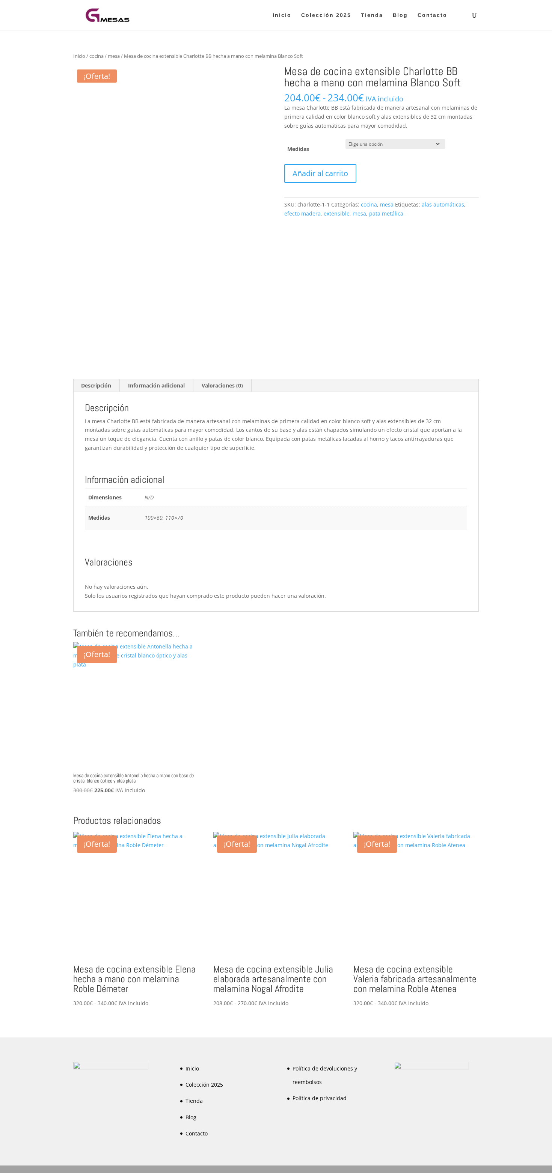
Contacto (432, 15)
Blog (400, 15)
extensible (337, 213)
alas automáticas (443, 204)
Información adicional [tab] (156, 385)
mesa (114, 56)
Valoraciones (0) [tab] (222, 385)
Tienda (372, 15)
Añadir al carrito (320, 173)
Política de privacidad (320, 1098)
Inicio (282, 15)
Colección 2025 (326, 15)
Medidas (298, 148)
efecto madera (302, 213)
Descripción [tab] (96, 385)
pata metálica (386, 213)
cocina (96, 56)
